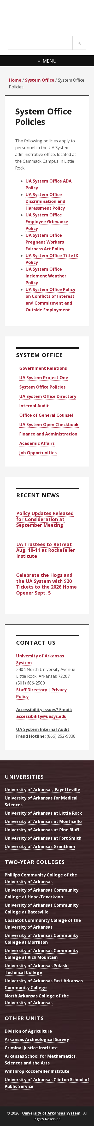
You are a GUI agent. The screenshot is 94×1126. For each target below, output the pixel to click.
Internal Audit (34, 406)
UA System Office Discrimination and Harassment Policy (45, 201)
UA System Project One (43, 377)
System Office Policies (42, 387)
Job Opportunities (38, 453)
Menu (50, 61)
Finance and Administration (48, 434)
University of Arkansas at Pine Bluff (42, 830)
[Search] (79, 43)
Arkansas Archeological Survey (37, 1039)
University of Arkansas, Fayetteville (42, 789)
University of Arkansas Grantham (40, 846)
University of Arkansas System (47, 17)
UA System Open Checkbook (49, 424)
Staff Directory (31, 690)
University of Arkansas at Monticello (43, 821)
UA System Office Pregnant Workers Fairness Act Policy (45, 242)
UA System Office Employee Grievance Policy (47, 221)
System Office (39, 355)
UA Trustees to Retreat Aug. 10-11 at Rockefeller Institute (45, 550)
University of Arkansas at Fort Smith (43, 838)
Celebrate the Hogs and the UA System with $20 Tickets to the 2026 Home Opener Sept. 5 (46, 584)
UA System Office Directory (47, 396)
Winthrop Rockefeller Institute (37, 1071)
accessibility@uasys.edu (41, 716)
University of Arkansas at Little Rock (43, 813)
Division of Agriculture (28, 1031)
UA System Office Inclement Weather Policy (46, 276)
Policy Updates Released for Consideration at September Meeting (45, 519)
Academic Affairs (37, 443)
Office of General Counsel (46, 415)
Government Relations (43, 368)
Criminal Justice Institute (31, 1048)
